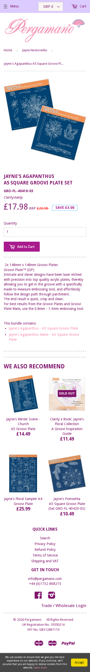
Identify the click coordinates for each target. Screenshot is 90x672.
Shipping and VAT (45, 561)
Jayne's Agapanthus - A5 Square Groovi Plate (43, 328)
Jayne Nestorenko (34, 50)
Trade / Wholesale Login (63, 605)
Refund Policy (45, 550)
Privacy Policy (45, 544)
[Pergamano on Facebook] (38, 597)
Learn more (40, 667)
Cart (82, 6)
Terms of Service (45, 555)
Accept (79, 662)
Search (45, 538)
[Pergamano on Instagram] (52, 597)
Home (8, 50)
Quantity (10, 223)
